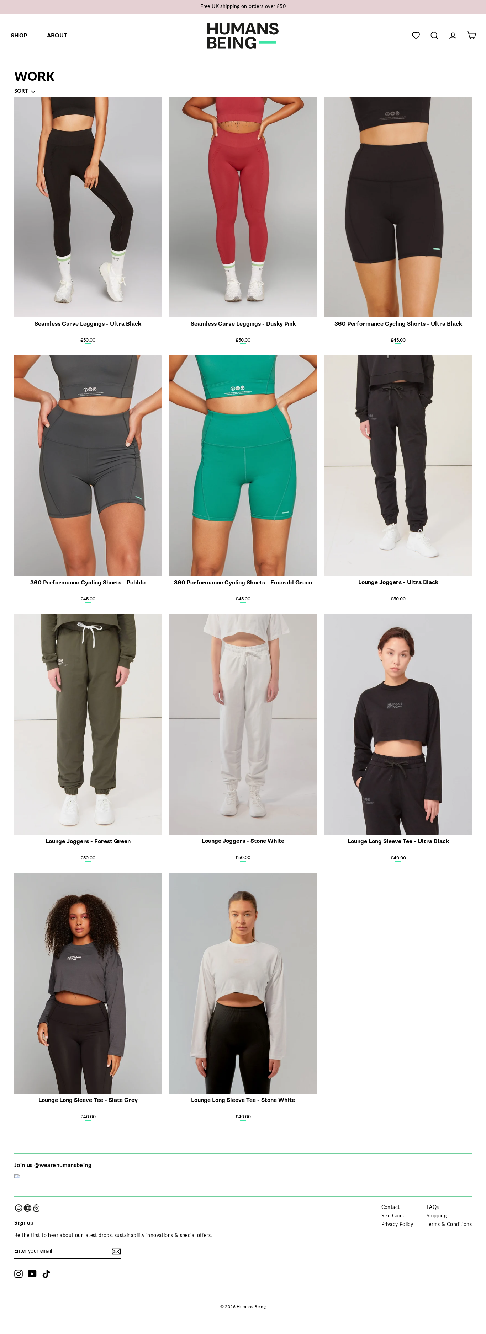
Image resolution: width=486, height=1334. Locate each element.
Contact (390, 1207)
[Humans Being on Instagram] (18, 1274)
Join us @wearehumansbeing (52, 1165)
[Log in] (453, 36)
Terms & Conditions (449, 1224)
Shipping (437, 1216)
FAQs (433, 1207)
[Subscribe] (116, 1251)
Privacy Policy (397, 1224)
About (57, 35)
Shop (19, 35)
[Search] (434, 36)
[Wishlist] (416, 36)
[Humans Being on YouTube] (32, 1274)
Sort (21, 91)
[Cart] (471, 36)
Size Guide (393, 1216)
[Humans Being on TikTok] (46, 1274)
